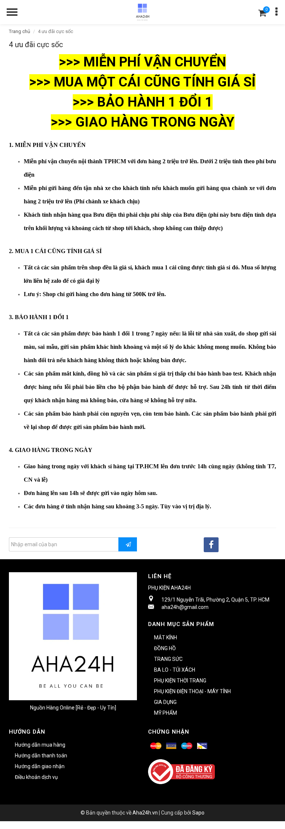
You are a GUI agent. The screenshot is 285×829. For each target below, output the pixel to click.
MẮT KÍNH (165, 637)
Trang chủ (19, 31)
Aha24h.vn (145, 813)
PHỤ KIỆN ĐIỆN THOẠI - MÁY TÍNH (192, 691)
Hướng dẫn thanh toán (41, 755)
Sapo (198, 813)
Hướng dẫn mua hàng (40, 745)
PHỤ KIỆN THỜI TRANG (180, 681)
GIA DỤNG (165, 702)
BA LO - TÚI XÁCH (174, 670)
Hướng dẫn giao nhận (40, 766)
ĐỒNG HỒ (165, 648)
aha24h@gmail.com (185, 607)
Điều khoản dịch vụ (36, 777)
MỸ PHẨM (165, 713)
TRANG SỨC (168, 659)
